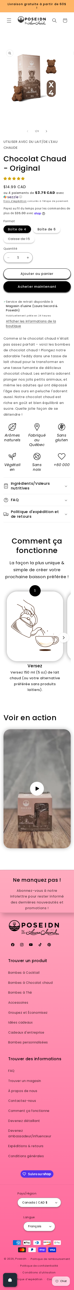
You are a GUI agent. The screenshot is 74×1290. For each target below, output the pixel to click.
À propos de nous (22, 1091)
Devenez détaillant (24, 1121)
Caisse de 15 (21, 240)
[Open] (10, 1280)
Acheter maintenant (37, 286)
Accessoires (18, 1002)
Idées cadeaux (20, 1022)
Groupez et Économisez (28, 1012)
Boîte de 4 (17, 229)
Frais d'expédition (15, 201)
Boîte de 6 (47, 229)
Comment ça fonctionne (29, 1111)
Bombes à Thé (20, 992)
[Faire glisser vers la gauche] (27, 131)
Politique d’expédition (27, 1279)
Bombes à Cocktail (23, 972)
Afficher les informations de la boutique (31, 323)
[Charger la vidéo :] (37, 788)
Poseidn (20, 1259)
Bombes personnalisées (28, 1042)
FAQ (11, 1071)
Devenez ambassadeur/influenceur (29, 1133)
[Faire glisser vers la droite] (46, 131)
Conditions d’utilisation (39, 1272)
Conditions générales (26, 1156)
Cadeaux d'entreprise (26, 1032)
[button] (9, 20)
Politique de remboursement (50, 1259)
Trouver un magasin (24, 1081)
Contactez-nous (22, 1101)
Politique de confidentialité (39, 1265)
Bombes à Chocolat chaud (30, 983)
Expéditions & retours (26, 1146)
